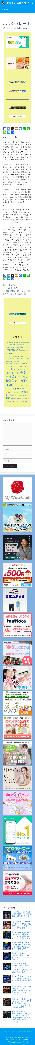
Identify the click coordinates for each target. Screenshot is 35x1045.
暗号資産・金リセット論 (23, 398)
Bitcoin (19, 342)
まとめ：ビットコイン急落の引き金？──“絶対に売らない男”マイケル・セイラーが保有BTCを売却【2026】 (21, 991)
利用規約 (30, 1031)
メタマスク (18, 389)
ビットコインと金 (24, 369)
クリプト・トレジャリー (14, 363)
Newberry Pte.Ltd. (22, 1042)
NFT (19, 356)
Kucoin (22, 347)
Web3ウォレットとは (15, 358)
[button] (32, 3)
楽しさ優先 (20, 401)
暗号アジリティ (14, 395)
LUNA (26, 347)
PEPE (22, 356)
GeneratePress (13, 1040)
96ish (11, 1042)
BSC (23, 342)
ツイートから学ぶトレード (21, 366)
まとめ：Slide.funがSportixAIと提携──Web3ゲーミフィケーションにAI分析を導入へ (21, 956)
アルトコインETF (17, 361)
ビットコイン (16, 147)
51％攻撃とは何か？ (13, 288)
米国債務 (25, 401)
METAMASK (13, 350)
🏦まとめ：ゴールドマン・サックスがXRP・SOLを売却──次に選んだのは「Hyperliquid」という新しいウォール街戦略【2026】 (22, 1016)
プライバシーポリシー (9, 1031)
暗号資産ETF (14, 398)
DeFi (14, 344)
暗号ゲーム (21, 395)
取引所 (8, 395)
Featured (9, 347)
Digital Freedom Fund (21, 344)
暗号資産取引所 (12, 401)
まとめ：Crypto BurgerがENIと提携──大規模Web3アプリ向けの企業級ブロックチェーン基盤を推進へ (21, 935)
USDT (8, 359)
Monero (14, 356)
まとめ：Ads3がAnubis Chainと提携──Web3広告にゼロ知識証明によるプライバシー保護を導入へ (21, 946)
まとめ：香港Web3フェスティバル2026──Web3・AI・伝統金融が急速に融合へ (21, 979)
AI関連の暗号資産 (11, 342)
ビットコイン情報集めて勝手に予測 (17, 380)
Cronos (10, 344)
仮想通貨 (25, 392)
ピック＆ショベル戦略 (17, 385)
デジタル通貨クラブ (17, 3)
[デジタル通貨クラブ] (3, 3)
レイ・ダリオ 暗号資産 (16, 392)
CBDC (27, 342)
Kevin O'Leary (16, 347)
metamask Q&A (24, 350)
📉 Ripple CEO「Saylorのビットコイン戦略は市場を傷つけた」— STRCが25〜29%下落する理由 (21, 924)
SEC (26, 356)
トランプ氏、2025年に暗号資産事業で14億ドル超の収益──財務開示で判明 (22, 914)
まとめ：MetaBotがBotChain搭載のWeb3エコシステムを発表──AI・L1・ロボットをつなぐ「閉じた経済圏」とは (22, 967)
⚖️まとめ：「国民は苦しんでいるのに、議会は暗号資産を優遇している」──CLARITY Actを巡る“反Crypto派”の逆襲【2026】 (22, 1003)
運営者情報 (22, 1031)
